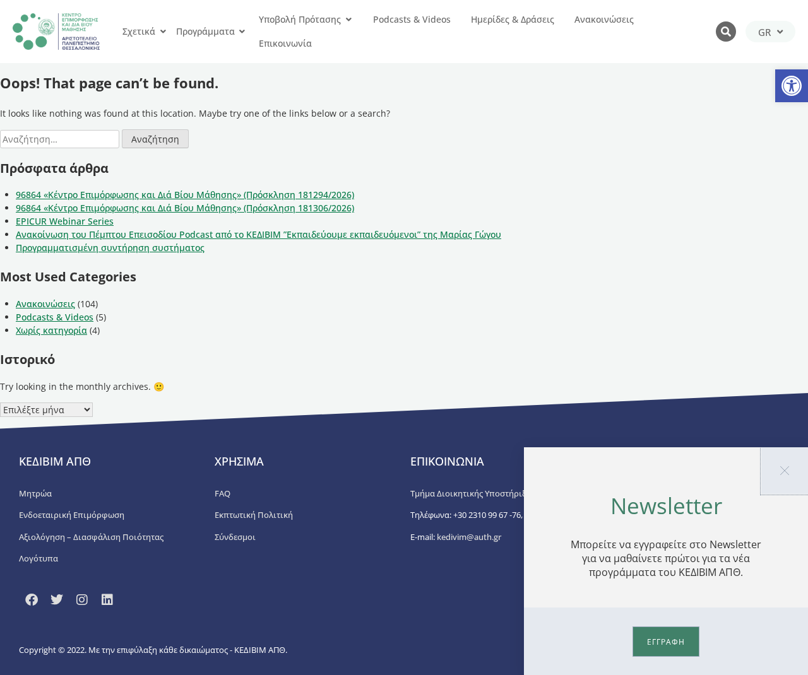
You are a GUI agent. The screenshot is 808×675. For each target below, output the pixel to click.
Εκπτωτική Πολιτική (254, 514)
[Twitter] (56, 600)
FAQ (222, 493)
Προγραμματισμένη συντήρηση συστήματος (110, 248)
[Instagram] (82, 600)
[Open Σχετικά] (162, 31)
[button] (791, 85)
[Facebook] (31, 600)
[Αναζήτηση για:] (61, 139)
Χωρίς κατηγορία (51, 330)
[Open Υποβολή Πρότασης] (348, 19)
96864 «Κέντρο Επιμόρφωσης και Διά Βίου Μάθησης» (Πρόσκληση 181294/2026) (185, 195)
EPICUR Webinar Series (65, 221)
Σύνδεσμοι (235, 537)
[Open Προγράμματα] (242, 31)
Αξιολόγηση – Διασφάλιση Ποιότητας (91, 537)
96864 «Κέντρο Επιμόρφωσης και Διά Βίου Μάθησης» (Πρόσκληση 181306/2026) (185, 208)
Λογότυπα (38, 558)
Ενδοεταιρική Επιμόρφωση (71, 514)
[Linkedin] (107, 600)
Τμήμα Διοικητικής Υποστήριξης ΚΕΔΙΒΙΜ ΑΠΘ (499, 493)
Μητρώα (35, 493)
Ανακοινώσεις (45, 304)
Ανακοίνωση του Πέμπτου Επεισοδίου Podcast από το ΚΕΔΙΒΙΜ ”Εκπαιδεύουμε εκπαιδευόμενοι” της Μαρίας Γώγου (258, 234)
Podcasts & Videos (54, 317)
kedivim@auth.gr (469, 537)
